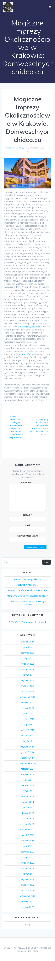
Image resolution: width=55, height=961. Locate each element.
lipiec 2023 (28, 846)
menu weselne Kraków (23, 354)
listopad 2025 (27, 691)
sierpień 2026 (27, 641)
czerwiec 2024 (27, 785)
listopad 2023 (27, 824)
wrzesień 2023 (27, 835)
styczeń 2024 (27, 813)
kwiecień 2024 (27, 796)
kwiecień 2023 (27, 862)
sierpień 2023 (27, 840)
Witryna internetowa (27, 535)
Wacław (10, 147)
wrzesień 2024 (27, 768)
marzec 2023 (27, 868)
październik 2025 (27, 697)
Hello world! (40, 622)
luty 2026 (27, 674)
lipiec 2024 (28, 779)
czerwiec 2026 (27, 652)
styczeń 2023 (27, 879)
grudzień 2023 (27, 818)
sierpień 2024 (27, 774)
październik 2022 (27, 896)
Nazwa (27, 514)
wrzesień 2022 (27, 901)
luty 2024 (27, 807)
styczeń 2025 (27, 746)
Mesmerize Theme (29, 951)
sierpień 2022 (27, 907)
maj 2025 (27, 724)
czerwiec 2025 (27, 719)
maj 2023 (27, 857)
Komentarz (27, 482)
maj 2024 (27, 791)
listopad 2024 (27, 757)
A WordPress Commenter (21, 622)
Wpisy (21, 147)
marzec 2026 (27, 669)
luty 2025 (27, 741)
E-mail (28, 525)
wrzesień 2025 (27, 702)
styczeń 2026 (27, 680)
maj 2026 (27, 658)
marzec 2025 (27, 735)
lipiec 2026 (28, 647)
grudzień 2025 (27, 685)
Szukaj (46, 562)
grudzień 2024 (27, 752)
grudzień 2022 (27, 884)
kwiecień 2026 (27, 663)
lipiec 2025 (28, 713)
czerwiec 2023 (27, 851)
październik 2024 (27, 763)
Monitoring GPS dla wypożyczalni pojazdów (27, 595)
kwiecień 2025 (27, 730)
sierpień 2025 (27, 708)
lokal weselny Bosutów (29, 326)
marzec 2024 (27, 802)
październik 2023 (27, 829)
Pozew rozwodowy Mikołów (27, 579)
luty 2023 (27, 873)
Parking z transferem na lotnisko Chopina (27, 590)
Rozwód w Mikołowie (27, 584)
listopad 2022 (27, 890)
